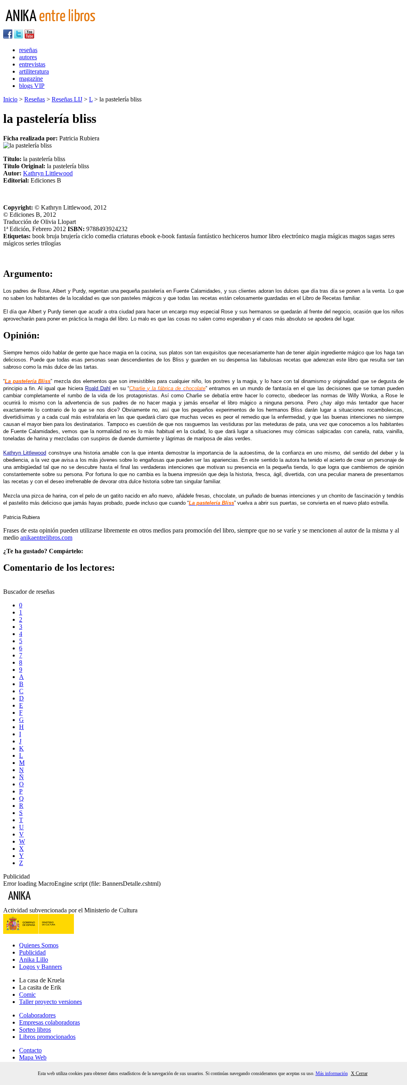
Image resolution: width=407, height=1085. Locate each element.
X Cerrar (359, 1073)
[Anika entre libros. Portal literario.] (55, 25)
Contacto (30, 1050)
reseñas (28, 50)
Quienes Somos (38, 945)
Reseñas (34, 99)
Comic (27, 994)
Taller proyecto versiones (50, 1001)
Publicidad (32, 952)
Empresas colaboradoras (49, 1022)
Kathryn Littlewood (48, 173)
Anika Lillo (33, 959)
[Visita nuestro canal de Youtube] (29, 36)
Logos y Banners (40, 966)
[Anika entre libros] (44, 903)
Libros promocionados (47, 1036)
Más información (332, 1073)
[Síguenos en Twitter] (18, 36)
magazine (31, 78)
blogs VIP (32, 85)
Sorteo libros (35, 1029)
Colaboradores (37, 1015)
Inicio (10, 99)
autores (28, 57)
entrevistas (32, 64)
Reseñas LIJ (67, 99)
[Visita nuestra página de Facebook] (7, 36)
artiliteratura (34, 71)
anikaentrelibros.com (46, 537)
